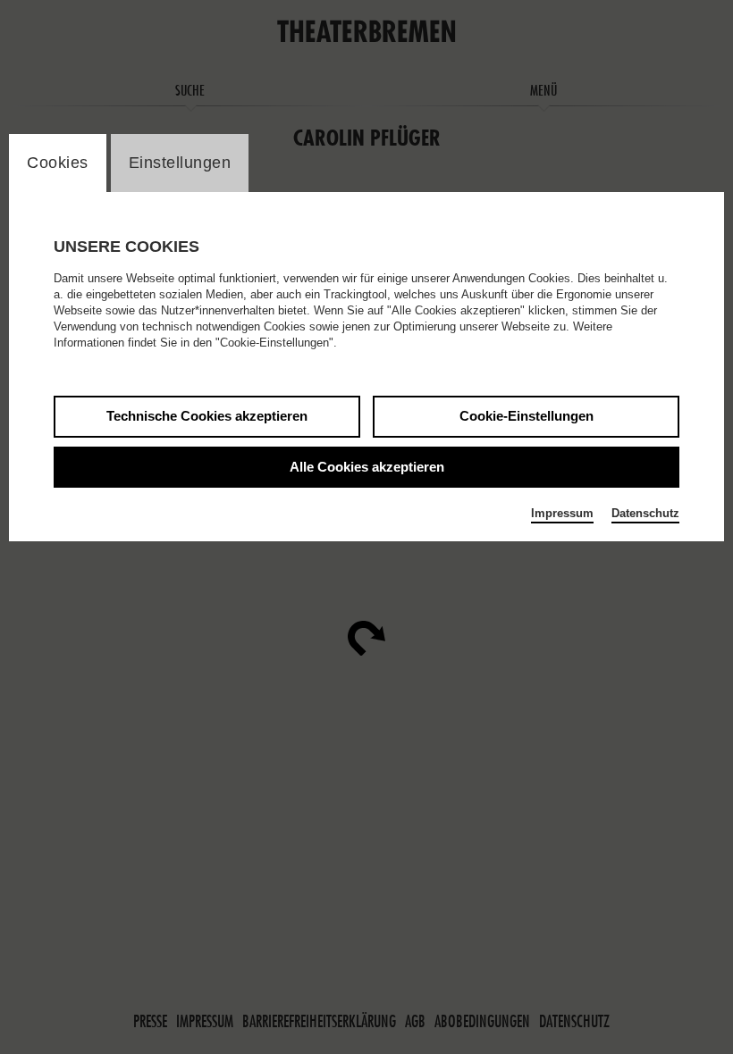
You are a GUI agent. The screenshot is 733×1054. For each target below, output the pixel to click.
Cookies (57, 162)
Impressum (562, 513)
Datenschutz (645, 513)
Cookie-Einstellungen (526, 415)
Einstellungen (180, 162)
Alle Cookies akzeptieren (367, 466)
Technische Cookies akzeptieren (207, 415)
